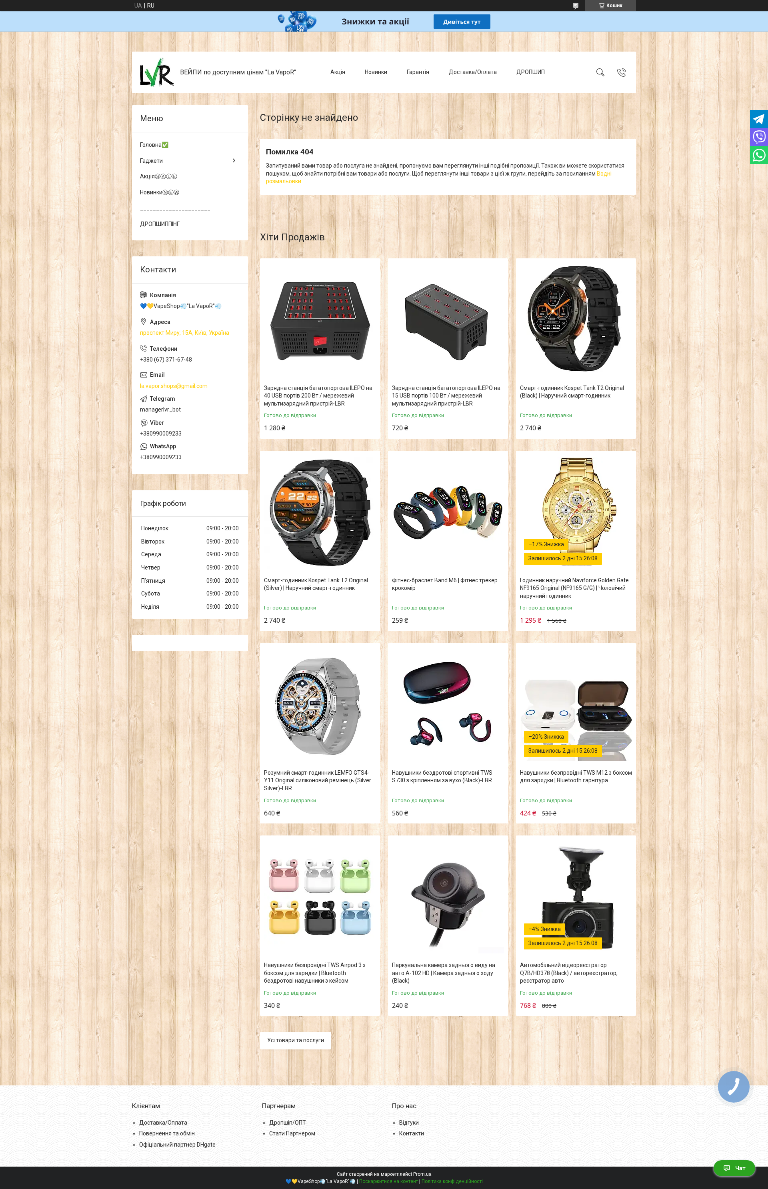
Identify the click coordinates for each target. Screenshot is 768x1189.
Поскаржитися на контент (388, 1181)
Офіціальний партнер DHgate (177, 1144)
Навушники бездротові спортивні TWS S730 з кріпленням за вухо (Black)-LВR (442, 776)
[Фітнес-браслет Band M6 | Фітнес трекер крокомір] (448, 513)
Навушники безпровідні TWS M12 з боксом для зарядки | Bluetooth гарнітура (576, 776)
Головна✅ (154, 145)
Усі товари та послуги (295, 1040)
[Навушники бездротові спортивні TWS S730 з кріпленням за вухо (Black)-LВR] (448, 705)
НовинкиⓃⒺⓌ (159, 192)
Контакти (411, 1133)
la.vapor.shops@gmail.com (174, 386)
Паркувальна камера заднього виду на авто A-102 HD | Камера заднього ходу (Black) (443, 973)
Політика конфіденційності (452, 1181)
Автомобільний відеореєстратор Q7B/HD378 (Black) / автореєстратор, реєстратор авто (569, 973)
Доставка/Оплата (473, 72)
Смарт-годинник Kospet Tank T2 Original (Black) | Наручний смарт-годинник (572, 392)
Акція (337, 72)
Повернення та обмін (167, 1133)
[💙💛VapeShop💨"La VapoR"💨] (157, 72)
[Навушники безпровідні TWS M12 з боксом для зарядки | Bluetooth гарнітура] (576, 705)
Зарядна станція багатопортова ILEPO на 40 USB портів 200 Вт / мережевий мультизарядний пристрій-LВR (318, 396)
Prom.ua (422, 1174)
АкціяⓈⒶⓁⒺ (158, 176)
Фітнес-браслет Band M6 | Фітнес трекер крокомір (445, 584)
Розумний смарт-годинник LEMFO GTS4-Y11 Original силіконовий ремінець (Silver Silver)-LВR (317, 780)
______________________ (175, 208)
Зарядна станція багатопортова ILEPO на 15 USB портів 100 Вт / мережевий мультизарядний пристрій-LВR (446, 396)
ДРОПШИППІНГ (160, 224)
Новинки (376, 72)
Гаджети (151, 161)
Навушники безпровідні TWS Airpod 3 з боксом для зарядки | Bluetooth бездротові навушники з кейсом (315, 973)
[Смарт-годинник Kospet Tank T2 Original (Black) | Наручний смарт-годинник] (576, 320)
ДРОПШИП (530, 72)
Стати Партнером (292, 1133)
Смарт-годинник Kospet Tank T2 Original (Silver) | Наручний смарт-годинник (316, 584)
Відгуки (409, 1122)
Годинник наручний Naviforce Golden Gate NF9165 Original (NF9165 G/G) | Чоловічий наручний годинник (574, 588)
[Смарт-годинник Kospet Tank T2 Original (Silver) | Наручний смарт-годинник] (320, 513)
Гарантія (418, 72)
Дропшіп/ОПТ (287, 1122)
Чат (740, 1168)
